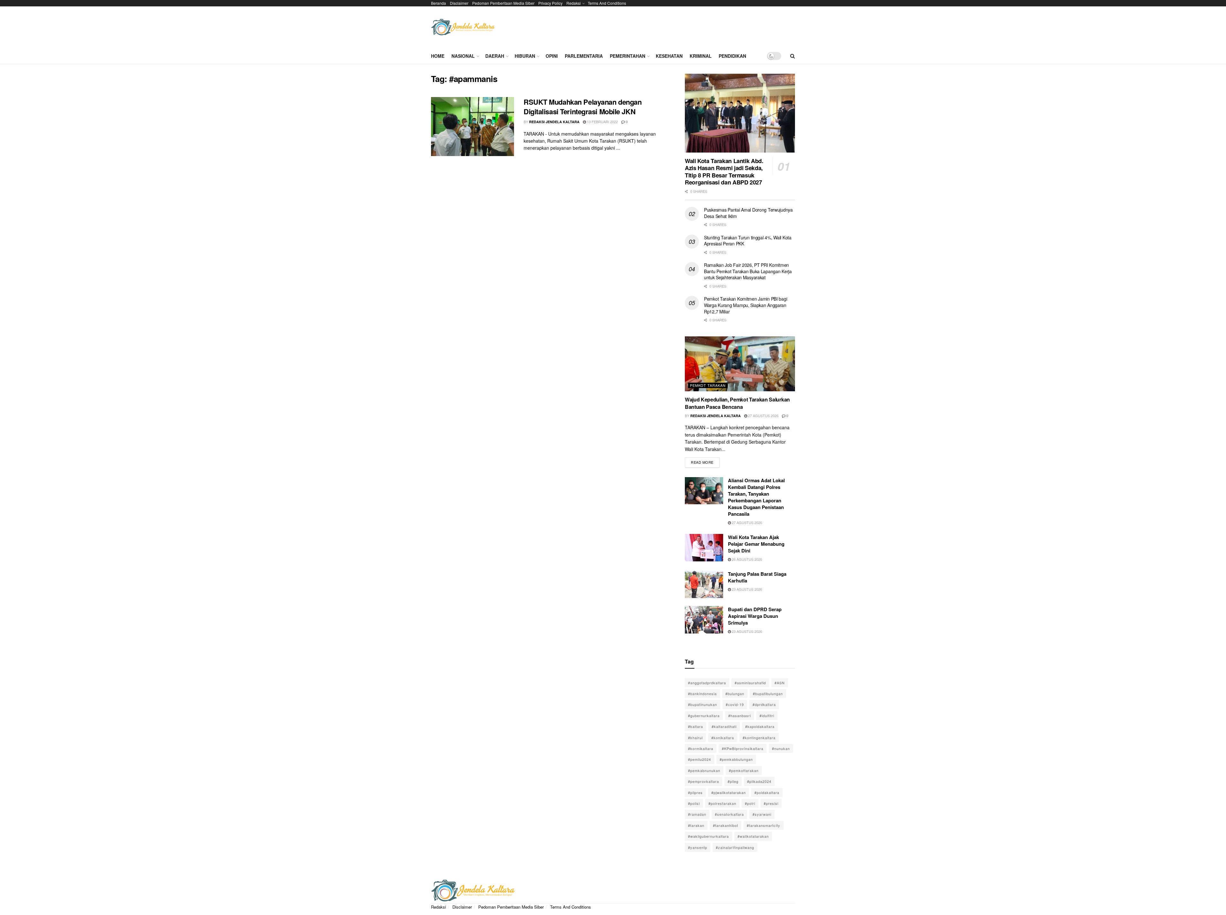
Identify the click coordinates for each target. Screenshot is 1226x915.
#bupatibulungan (768, 693)
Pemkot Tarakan (708, 385)
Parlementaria (584, 56)
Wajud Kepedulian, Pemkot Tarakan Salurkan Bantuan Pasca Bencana (737, 403)
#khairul (695, 737)
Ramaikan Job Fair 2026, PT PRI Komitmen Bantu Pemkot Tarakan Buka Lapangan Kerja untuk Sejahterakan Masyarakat (748, 271)
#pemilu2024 (699, 759)
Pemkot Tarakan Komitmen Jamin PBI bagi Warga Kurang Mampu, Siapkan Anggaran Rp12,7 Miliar (745, 305)
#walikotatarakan (753, 836)
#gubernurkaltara (704, 715)
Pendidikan (732, 56)
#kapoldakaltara (760, 726)
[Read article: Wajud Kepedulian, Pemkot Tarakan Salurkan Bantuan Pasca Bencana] (740, 364)
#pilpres (695, 792)
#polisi (694, 803)
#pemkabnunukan (704, 770)
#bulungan (734, 693)
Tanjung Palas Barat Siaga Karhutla (757, 577)
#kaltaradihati (724, 726)
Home (437, 56)
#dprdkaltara (764, 704)
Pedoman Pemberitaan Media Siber (503, 3)
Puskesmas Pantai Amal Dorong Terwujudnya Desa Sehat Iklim (748, 212)
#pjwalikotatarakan (728, 792)
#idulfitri (767, 715)
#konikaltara (722, 737)
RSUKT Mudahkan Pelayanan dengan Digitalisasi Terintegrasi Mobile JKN (582, 107)
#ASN (780, 682)
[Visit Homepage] (463, 27)
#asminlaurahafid (750, 682)
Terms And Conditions (607, 3)
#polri (750, 803)
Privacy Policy (550, 3)
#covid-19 (735, 704)
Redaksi (573, 3)
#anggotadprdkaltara (707, 682)
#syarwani (762, 814)
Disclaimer (459, 3)
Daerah (494, 56)
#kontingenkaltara (759, 737)
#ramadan (697, 814)
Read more (705, 461)
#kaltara (695, 726)
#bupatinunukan (702, 704)
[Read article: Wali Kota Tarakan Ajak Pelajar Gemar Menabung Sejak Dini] (704, 547)
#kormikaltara (700, 748)
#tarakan (696, 825)
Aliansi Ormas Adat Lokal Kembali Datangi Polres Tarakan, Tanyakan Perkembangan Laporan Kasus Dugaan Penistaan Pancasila (756, 497)
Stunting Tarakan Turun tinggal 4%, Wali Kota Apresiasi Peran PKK (747, 240)
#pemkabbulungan (736, 759)
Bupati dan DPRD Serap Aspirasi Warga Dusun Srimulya (755, 616)
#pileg (733, 781)
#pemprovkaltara (703, 781)
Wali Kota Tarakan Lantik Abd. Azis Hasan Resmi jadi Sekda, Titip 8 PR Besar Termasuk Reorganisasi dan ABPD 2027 (724, 172)
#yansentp (697, 847)
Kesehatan (669, 56)
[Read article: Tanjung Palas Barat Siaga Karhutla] (704, 584)
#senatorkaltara (729, 814)
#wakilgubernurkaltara (708, 836)
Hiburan (525, 56)
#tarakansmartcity (763, 825)
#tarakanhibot (725, 825)
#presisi (771, 803)
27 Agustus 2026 (762, 415)
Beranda (438, 3)
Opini (552, 56)
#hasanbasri (739, 715)
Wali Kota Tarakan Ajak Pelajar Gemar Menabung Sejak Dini (756, 544)
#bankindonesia (702, 693)
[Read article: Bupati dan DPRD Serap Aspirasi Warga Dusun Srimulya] (704, 620)
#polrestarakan (722, 803)
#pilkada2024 (759, 781)
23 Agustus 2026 (746, 589)
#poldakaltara (766, 792)
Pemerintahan (627, 56)
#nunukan (781, 748)
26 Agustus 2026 (746, 559)
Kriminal (701, 56)
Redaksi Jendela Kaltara (554, 121)
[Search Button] (792, 56)
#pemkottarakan (744, 770)
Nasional (463, 56)
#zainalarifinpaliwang (735, 847)
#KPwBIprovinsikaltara (742, 748)
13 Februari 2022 (602, 121)
